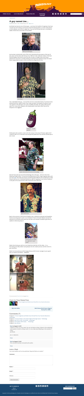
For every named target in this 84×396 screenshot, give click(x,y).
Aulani (27, 296)
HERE (15, 177)
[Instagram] (58, 14)
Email (10, 371)
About (14, 388)
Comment (12, 354)
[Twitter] (56, 14)
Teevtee (32, 23)
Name (11, 366)
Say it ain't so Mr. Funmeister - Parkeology (24, 320)
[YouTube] (66, 14)
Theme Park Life (30, 13)
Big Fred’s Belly (15, 308)
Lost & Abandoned (18, 13)
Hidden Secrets (7, 13)
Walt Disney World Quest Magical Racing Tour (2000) (43, 309)
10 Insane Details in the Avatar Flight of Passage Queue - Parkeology (30, 318)
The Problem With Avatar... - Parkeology (23, 321)
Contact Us (14, 389)
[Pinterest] (63, 14)
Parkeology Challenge (42, 14)
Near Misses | (17, 323)
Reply (11, 338)
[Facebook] (53, 14)
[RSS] (61, 14)
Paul (11, 326)
